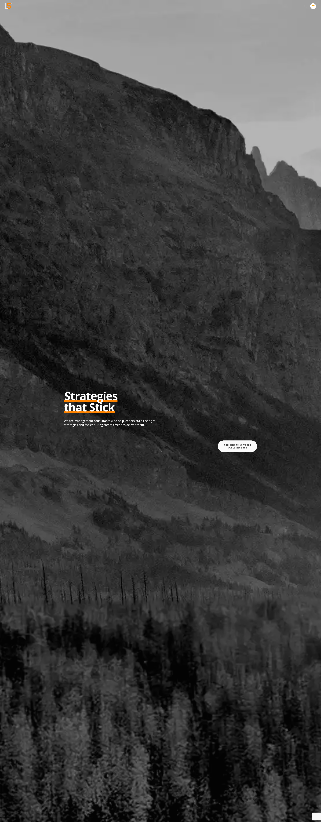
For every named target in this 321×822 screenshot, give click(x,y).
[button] (313, 6)
